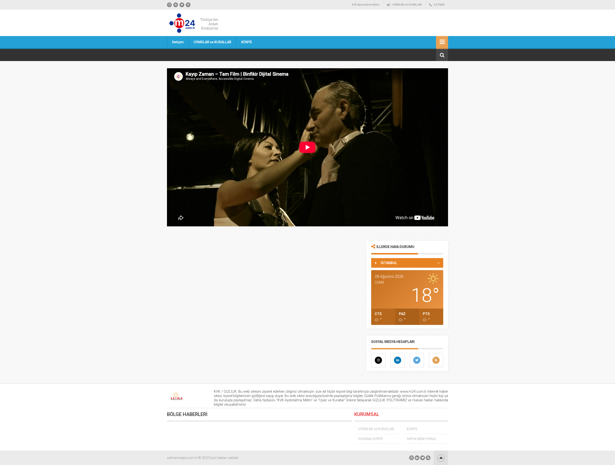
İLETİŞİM (439, 4)
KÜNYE (246, 42)
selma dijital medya (421, 438)
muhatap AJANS (370, 438)
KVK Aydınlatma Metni (366, 4)
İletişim (178, 42)
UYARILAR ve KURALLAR (407, 4)
